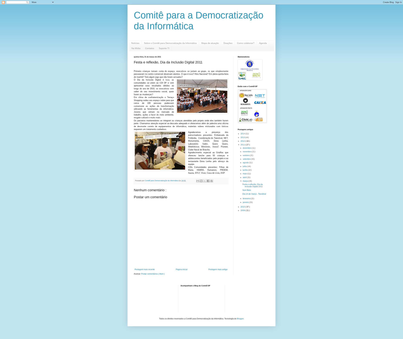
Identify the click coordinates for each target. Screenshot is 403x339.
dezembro (247, 148)
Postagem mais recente (145, 269)
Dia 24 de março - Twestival (254, 194)
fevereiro (247, 198)
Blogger (240, 319)
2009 (243, 210)
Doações (228, 43)
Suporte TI (164, 48)
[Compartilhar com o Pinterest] (211, 180)
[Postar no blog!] (201, 180)
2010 (243, 207)
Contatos (149, 48)
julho (245, 166)
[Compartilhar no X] (204, 180)
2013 (243, 137)
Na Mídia (135, 48)
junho (245, 170)
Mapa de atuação (210, 43)
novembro (247, 152)
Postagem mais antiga (217, 269)
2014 (243, 134)
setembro (247, 159)
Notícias (135, 43)
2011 (243, 145)
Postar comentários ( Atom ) (153, 274)
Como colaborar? (245, 43)
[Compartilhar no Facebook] (208, 180)
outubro (246, 155)
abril (245, 177)
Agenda (263, 43)
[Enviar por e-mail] (197, 180)
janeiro (246, 202)
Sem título (246, 190)
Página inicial (181, 269)
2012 (243, 141)
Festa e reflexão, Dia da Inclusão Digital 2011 (252, 185)
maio (245, 174)
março (246, 181)
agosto (246, 163)
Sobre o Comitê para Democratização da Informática (170, 43)
